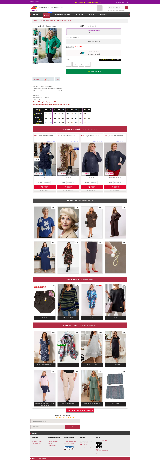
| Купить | (93, 71)
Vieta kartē (98, 454)
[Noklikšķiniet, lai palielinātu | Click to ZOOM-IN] (45, 159)
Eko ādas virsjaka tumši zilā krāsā (92, 136)
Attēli (57, 79)
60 (69, 64)
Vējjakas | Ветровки (94, 41)
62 (75, 64)
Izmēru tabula (52, 445)
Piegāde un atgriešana (70, 441)
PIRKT (45, 187)
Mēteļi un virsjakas (94, 31)
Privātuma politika (37, 441)
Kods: (50, 141)
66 (87, 64)
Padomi (50, 443)
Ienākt (127, 2)
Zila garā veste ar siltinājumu (45, 135)
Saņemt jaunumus (53, 441)
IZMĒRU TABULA (45, 191)
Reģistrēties (120, 2)
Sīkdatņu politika (36, 443)
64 (81, 64)
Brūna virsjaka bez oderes (68, 135)
